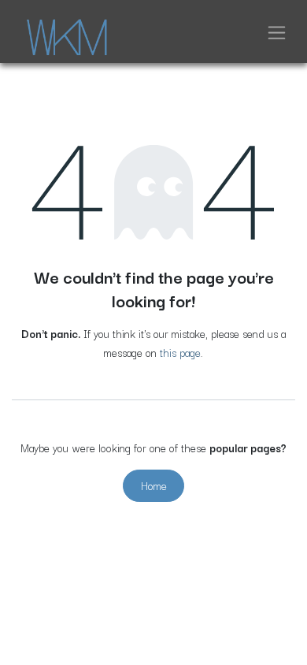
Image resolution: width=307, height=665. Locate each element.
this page (180, 352)
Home (154, 485)
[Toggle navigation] (276, 31)
